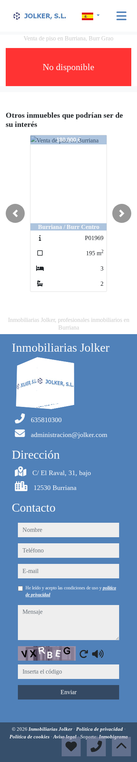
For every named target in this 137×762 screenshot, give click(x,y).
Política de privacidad (100, 729)
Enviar (68, 692)
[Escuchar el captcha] (98, 653)
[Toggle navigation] (121, 16)
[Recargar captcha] (84, 653)
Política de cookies (30, 737)
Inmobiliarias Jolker (51, 729)
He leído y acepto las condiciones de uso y (70, 591)
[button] (15, 213)
